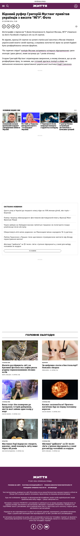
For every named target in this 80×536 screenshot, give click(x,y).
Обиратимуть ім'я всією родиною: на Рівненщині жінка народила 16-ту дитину (38, 232)
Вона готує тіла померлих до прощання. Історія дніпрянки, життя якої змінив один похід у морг (17, 408)
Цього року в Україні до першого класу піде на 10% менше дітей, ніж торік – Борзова (37, 211)
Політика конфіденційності (32, 485)
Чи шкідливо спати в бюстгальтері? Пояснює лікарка (60, 366)
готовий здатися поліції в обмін (49, 61)
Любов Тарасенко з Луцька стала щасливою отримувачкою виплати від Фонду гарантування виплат (38, 238)
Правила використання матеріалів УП (58, 485)
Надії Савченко (64, 64)
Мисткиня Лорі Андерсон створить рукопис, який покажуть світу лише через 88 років (20, 446)
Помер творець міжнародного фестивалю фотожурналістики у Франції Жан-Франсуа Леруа (37, 219)
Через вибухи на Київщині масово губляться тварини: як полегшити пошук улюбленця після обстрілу (37, 226)
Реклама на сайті (14, 485)
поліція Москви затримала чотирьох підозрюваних (45, 50)
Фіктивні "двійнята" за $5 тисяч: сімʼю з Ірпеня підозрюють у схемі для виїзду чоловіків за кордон (37, 245)
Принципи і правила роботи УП (34, 487)
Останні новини (13, 207)
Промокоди (52, 487)
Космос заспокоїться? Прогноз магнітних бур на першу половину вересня (59, 406)
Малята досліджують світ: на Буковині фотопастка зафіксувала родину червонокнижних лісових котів (19, 368)
